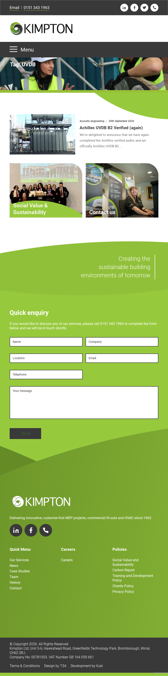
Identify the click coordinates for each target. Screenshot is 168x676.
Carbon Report (123, 570)
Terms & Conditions (25, 666)
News (14, 566)
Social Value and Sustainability (125, 562)
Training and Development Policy (132, 578)
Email (14, 7)
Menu (27, 50)
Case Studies (20, 571)
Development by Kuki (87, 666)
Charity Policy (123, 586)
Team (14, 577)
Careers (67, 560)
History (15, 582)
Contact (16, 588)
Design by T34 (55, 666)
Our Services (19, 560)
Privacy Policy (123, 592)
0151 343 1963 (36, 7)
